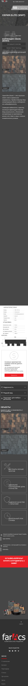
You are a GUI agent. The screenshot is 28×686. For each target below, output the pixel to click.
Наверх (21, 624)
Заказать (14, 375)
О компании (5, 661)
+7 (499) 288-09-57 (19, 1)
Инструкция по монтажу (14, 44)
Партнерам (5, 669)
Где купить (5, 676)
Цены (3, 680)
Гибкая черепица (9, 35)
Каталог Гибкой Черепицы (14, 48)
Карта (3, 684)
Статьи (3, 672)
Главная (7, 34)
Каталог (13, 34)
